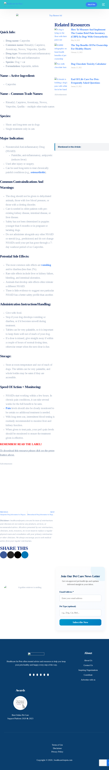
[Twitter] (34, 675)
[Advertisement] (27, 485)
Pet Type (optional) (67, 606)
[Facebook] (30, 675)
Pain (8, 408)
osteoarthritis (38, 172)
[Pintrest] (44, 675)
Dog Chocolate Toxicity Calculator (88, 63)
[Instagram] (37, 675)
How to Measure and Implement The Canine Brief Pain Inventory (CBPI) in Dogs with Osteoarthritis (89, 33)
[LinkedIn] (41, 675)
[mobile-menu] (102, 4)
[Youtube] (48, 675)
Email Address (66, 592)
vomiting (46, 264)
